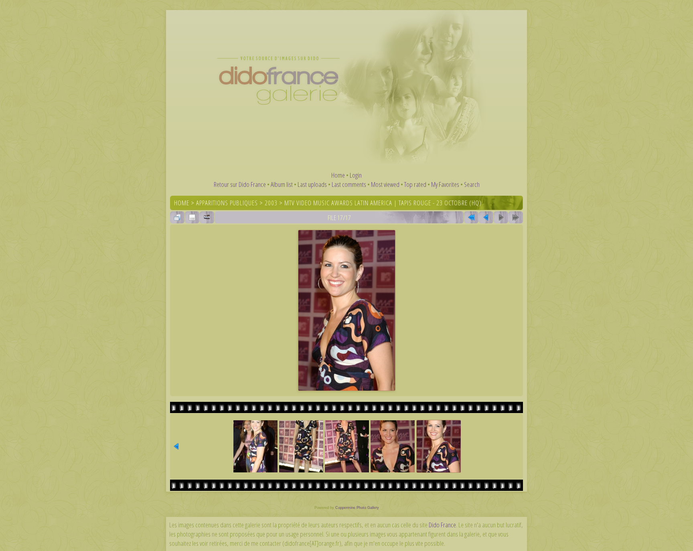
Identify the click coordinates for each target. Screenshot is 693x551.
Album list (282, 184)
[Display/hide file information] (192, 217)
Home (338, 175)
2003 (271, 202)
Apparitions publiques (227, 202)
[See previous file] (486, 217)
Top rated (415, 184)
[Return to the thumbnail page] (177, 217)
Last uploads (312, 184)
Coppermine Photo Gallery (357, 508)
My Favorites (445, 184)
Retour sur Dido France (240, 184)
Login (356, 175)
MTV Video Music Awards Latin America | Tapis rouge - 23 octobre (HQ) (383, 202)
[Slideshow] (207, 217)
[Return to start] (471, 217)
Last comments (349, 184)
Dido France (442, 524)
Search (472, 184)
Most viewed (385, 184)
